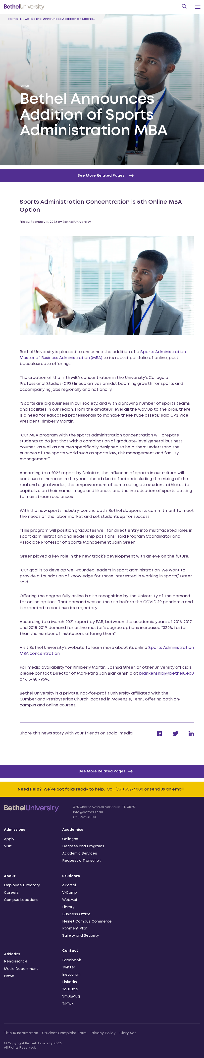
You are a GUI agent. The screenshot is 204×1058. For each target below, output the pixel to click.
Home (13, 19)
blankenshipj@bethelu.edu (166, 673)
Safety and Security (80, 935)
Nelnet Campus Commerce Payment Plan (87, 925)
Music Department (21, 968)
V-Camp (69, 892)
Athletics (12, 954)
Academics (72, 829)
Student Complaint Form (64, 1033)
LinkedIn (69, 982)
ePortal (69, 885)
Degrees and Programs (83, 846)
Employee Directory (22, 885)
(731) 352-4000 (84, 817)
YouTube (70, 989)
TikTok (67, 1003)
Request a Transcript (81, 860)
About (10, 876)
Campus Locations (21, 899)
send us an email (167, 789)
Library (68, 907)
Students (71, 876)
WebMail (70, 899)
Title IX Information (21, 1033)
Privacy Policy (103, 1033)
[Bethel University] (31, 811)
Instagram (71, 974)
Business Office (76, 914)
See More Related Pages (102, 771)
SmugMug (71, 996)
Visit (8, 846)
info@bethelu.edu (88, 812)
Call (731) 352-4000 (125, 789)
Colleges (70, 839)
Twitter (68, 967)
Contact (70, 950)
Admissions (14, 829)
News (24, 19)
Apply (9, 839)
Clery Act (127, 1033)
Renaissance (15, 961)
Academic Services (79, 853)
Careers (11, 892)
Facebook (71, 960)
